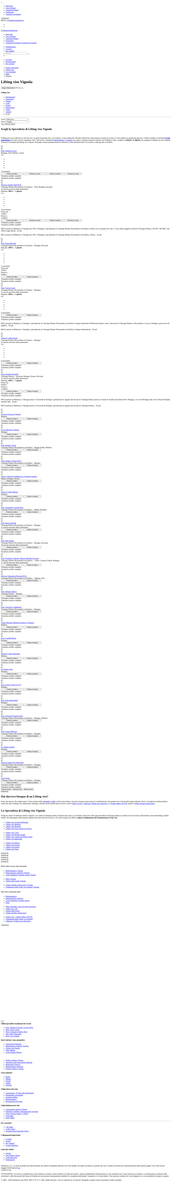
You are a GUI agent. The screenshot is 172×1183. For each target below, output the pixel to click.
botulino (69, 140)
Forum (8, 105)
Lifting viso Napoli (13, 1048)
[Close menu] (2, 2)
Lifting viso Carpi (12, 833)
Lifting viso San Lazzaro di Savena (19, 829)
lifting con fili (77, 804)
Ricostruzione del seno (14, 1101)
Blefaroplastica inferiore (14, 898)
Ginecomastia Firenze (14, 1052)
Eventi (8, 1141)
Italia (7, 74)
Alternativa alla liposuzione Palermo (19, 1062)
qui (19, 1168)
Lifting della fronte (12, 911)
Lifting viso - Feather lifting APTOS (19, 917)
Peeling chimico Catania (15, 1069)
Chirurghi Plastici (12, 10)
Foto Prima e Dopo (13, 1155)
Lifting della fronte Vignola (16, 881)
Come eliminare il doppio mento (17, 901)
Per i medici (10, 51)
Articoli (8, 112)
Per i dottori (10, 1143)
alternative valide (49, 801)
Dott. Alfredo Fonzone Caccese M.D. (19, 1028)
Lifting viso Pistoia (13, 843)
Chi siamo (9, 1127)
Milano (8, 1079)
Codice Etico (10, 1129)
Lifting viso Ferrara (13, 845)
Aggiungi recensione (13, 14)
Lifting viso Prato (12, 849)
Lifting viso (10, 70)
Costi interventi (11, 1158)
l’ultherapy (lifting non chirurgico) (95, 804)
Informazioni (10, 97)
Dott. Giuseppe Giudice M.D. (17, 1032)
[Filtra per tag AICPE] (9, 124)
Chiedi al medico (12, 174)
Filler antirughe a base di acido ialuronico (21, 907)
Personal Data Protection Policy (17, 1131)
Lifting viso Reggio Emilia (15, 835)
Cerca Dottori (11, 8)
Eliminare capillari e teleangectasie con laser (22, 1112)
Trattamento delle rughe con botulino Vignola (22, 887)
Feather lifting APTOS (119, 804)
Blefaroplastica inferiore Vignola (18, 873)
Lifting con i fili (11, 909)
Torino (8, 1083)
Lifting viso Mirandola (14, 839)
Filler (7, 903)
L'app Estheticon (12, 1145)
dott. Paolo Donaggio (13, 1034)
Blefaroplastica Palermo (14, 1067)
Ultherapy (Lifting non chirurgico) (18, 921)
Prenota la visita (34, 174)
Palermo (9, 1085)
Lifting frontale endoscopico (16, 913)
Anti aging (9, 1116)
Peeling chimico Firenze (14, 1060)
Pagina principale (12, 68)
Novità (8, 1153)
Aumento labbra (12, 1097)
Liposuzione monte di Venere (16, 1109)
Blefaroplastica (11, 896)
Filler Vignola (11, 879)
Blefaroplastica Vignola (14, 871)
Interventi (9, 6)
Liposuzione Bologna (14, 1044)
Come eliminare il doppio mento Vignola (21, 875)
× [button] (28, 119)
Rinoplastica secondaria (14, 1095)
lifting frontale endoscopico (145, 804)
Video (8, 110)
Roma (8, 1077)
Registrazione (11, 47)
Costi (7, 103)
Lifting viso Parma (12, 847)
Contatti (8, 1139)
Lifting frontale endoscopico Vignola (19, 885)
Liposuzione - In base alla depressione (20, 1093)
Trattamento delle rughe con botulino (19, 919)
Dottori (8, 101)
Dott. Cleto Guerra (12, 1030)
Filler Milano (10, 1050)
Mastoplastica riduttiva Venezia (17, 1046)
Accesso (9, 49)
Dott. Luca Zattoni (12, 1036)
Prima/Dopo (10, 108)
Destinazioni (10, 1160)
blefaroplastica (59, 140)
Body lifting (10, 1118)
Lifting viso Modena (13, 824)
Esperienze (10, 12)
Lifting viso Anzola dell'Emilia (17, 822)
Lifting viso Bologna (13, 827)
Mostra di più (6, 789)
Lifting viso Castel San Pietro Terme (19, 837)
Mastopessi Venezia (13, 1065)
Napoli (8, 1081)
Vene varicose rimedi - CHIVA (17, 1114)
